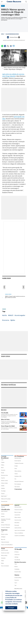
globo (13, 320)
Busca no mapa (18, 512)
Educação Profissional (19, 481)
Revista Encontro (20, 562)
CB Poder (16, 557)
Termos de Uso (4, 501)
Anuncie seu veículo (5, 552)
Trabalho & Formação (19, 463)
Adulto (2, 522)
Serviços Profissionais (5, 524)
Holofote (3, 488)
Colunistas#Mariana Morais (12, 33)
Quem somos (4, 496)
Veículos (3, 516)
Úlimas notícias (18, 517)
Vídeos (2, 560)
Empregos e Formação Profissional (5, 519)
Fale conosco (17, 486)
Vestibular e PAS (18, 476)
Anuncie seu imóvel (18, 509)
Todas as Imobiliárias (19, 533)
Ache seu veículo (4, 550)
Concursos (18, 489)
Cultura (16, 473)
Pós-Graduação (18, 484)
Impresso (4, 530)
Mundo (2, 472)
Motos (2, 563)
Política (2, 465)
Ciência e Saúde (4, 483)
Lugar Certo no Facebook (20, 530)
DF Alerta (17, 552)
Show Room (17, 522)
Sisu (15, 478)
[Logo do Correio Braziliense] (14, 2)
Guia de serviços (18, 520)
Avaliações (3, 558)
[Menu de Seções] (2, 1)
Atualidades (17, 569)
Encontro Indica (18, 571)
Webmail (3, 507)
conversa (6, 320)
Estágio (16, 465)
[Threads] (26, 602)
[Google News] (11, 47)
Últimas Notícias (18, 471)
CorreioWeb (5, 505)
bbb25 (11, 315)
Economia (3, 470)
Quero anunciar (4, 511)
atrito (5, 315)
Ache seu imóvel (18, 507)
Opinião (2, 485)
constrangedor (20, 315)
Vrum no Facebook (5, 565)
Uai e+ (16, 582)
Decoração (17, 525)
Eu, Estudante (19, 456)
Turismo (2, 493)
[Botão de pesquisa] (26, 1)
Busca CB (3, 539)
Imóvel (17, 505)
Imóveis (2, 513)
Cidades (2, 462)
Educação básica (18, 458)
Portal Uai (17, 580)
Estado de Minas (18, 577)
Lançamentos (17, 514)
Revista (16, 566)
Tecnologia (3, 490)
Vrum (3, 548)
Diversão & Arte (4, 475)
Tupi (15, 585)
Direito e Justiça (4, 480)
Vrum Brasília (17, 559)
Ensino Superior (18, 460)
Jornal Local (17, 554)
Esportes (3, 478)
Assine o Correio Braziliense (7, 544)
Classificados (5, 509)
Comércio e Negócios (5, 527)
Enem (16, 468)
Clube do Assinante (5, 542)
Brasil (2, 467)
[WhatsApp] (2, 47)
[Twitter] (8, 47)
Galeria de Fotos (18, 527)
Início (2, 33)
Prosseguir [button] (11, 607)
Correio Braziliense (5, 457)
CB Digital (3, 536)
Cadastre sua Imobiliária (19, 535)
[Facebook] (5, 47)
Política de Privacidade (5, 498)
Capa (2, 459)
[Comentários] (14, 47)
